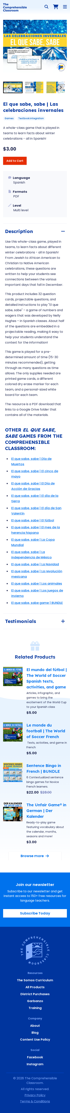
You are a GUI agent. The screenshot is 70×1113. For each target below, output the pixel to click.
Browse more (32, 855)
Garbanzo (35, 1001)
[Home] (15, 7)
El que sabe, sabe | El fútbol (32, 520)
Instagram (35, 1064)
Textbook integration (31, 118)
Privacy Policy (35, 1095)
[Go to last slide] (9, 87)
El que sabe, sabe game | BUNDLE (37, 603)
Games (9, 118)
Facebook (35, 1057)
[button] (13, 87)
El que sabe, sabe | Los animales (36, 583)
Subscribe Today (35, 913)
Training (35, 1008)
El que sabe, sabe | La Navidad (35, 564)
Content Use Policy (35, 1039)
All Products (35, 987)
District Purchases (35, 994)
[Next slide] (61, 87)
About (35, 1025)
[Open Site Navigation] (65, 7)
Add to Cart (14, 161)
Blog (35, 1032)
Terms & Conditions (35, 1101)
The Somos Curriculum (35, 980)
